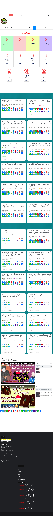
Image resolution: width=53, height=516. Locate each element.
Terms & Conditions (22, 479)
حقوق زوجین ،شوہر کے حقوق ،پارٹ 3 (7, 356)
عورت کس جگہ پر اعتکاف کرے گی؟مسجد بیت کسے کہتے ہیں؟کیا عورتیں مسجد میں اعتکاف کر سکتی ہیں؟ (13, 101)
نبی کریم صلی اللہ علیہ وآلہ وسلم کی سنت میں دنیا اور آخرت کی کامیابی (8, 359)
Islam (2, 27)
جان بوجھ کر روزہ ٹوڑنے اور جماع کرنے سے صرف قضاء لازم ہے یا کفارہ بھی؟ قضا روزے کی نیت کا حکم (13, 144)
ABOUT (20, 468)
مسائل (20, 44)
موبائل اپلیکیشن (33, 59)
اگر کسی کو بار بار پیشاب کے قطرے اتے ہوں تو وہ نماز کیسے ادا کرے (12, 360)
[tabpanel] (18, 373)
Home (30, 27)
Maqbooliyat (13, 27)
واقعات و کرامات (32, 44)
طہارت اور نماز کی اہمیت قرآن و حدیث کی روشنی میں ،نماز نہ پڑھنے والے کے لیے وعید (11, 357)
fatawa (17, 27)
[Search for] (51, 27)
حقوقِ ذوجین (7, 59)
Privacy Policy (21, 478)
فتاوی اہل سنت (26, 76)
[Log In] (48, 15)
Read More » (4, 112)
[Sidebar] (51, 15)
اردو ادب (43, 76)
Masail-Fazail (6, 27)
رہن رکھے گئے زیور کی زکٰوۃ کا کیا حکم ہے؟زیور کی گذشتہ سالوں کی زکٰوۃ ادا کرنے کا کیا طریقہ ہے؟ (39, 165)
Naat (19, 27)
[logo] (6, 440)
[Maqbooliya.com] (4, 21)
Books (22, 27)
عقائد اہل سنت (46, 44)
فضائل (7, 44)
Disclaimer (20, 473)
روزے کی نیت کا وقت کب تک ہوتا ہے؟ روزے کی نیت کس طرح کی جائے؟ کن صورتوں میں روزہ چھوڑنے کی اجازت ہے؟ (12, 165)
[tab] (43, 366)
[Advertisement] (26, 7)
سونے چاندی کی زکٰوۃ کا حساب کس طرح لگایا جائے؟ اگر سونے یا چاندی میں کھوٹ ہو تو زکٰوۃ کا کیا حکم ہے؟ (39, 185)
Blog (32, 27)
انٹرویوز (46, 59)
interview (24, 27)
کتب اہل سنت (20, 59)
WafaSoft (13, 514)
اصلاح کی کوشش (5, 358)
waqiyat (9, 27)
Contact (20, 471)
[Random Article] (50, 15)
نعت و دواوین (9, 76)
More (27, 27)
